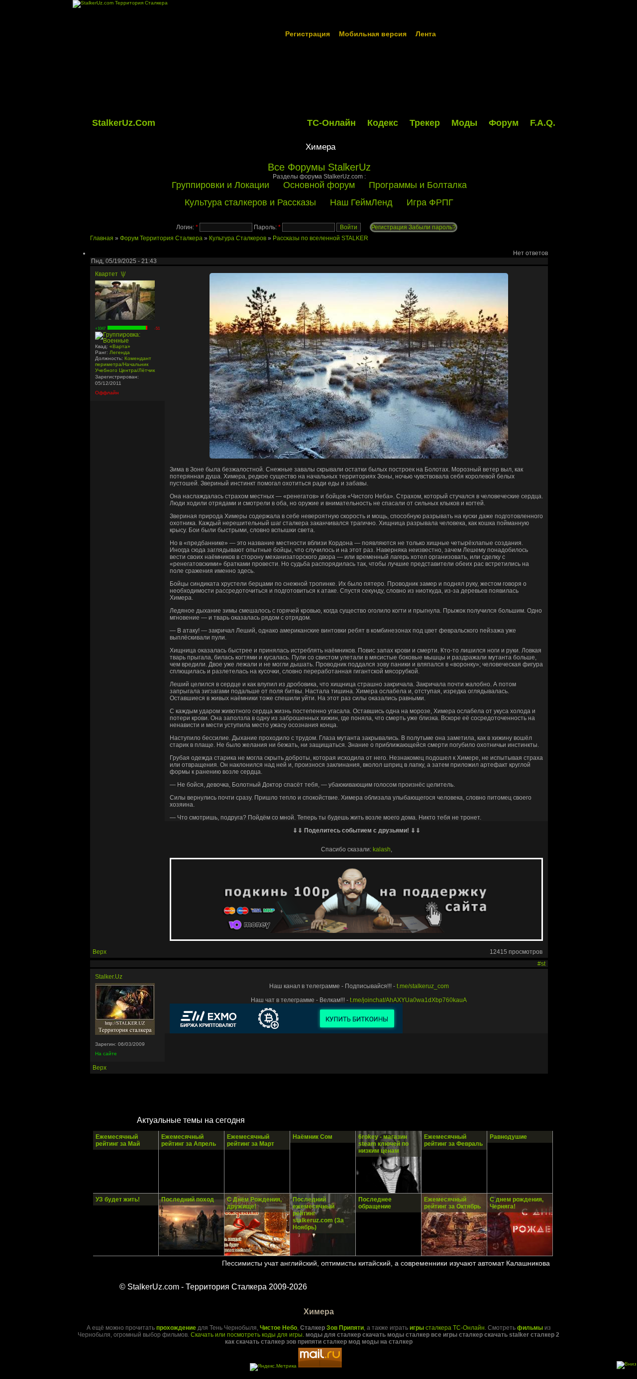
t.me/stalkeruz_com (423, 986)
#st (541, 963)
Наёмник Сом (312, 1136)
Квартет (106, 274)
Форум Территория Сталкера (161, 238)
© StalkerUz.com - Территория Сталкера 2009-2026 (213, 1287)
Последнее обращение (375, 1203)
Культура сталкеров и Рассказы (250, 202)
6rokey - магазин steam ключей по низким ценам (383, 1143)
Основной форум (319, 185)
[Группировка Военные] (127, 340)
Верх (99, 951)
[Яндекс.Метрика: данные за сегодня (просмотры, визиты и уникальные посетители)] (273, 1367)
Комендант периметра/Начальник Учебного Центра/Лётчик (125, 364)
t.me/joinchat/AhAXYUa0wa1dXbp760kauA (408, 1000)
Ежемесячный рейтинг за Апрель (188, 1140)
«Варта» (119, 346)
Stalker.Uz (108, 976)
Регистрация (307, 34)
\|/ (123, 274)
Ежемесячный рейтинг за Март (250, 1140)
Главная (101, 238)
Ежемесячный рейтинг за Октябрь (452, 1203)
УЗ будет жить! (118, 1199)
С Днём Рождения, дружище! (254, 1203)
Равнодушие (508, 1136)
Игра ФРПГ (430, 202)
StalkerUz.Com (123, 123)
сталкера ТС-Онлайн (447, 1327)
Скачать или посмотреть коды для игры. (247, 1334)
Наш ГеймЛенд (361, 202)
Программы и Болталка (418, 185)
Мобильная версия (373, 34)
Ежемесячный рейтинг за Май (118, 1140)
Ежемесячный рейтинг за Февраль (453, 1140)
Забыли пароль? (432, 227)
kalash (382, 849)
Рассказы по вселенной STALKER (320, 238)
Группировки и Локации (220, 185)
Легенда (119, 352)
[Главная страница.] (125, 1032)
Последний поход (187, 1199)
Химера (320, 147)
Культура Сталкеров (237, 238)
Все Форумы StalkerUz (319, 167)
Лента (426, 34)
